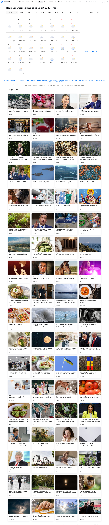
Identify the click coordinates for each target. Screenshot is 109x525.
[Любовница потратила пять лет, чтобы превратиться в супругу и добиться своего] (19, 272)
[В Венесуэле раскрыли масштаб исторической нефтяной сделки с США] (90, 414)
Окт (84, 12)
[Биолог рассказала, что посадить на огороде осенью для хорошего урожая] (90, 462)
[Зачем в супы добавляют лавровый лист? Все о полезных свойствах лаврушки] (43, 248)
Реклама (12, 524)
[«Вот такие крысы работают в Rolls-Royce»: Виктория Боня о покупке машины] (66, 105)
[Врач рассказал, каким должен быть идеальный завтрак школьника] (19, 343)
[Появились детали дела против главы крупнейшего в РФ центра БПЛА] (90, 129)
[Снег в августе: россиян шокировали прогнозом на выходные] (90, 152)
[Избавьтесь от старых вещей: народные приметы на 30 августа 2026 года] (19, 129)
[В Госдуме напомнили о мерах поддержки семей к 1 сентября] (43, 391)
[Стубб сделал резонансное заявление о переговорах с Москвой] (43, 272)
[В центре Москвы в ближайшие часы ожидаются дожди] (19, 486)
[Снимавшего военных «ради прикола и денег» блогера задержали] (66, 224)
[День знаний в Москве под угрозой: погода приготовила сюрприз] (19, 152)
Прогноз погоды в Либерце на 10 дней (82, 80)
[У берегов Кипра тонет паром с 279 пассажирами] (90, 248)
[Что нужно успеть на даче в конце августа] (90, 224)
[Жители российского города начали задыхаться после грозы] (19, 510)
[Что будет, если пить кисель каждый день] (43, 129)
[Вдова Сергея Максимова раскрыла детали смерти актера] (66, 486)
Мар (35, 12)
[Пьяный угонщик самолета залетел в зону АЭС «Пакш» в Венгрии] (43, 176)
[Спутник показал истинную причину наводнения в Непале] (19, 248)
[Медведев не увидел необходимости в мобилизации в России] (90, 105)
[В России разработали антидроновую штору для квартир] (90, 438)
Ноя (91, 12)
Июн (56, 12)
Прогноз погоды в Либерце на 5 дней (37, 80)
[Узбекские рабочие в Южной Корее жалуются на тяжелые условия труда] (19, 367)
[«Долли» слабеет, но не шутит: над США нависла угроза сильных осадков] (43, 319)
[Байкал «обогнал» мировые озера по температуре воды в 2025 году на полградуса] (66, 295)
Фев (28, 12)
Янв (21, 12)
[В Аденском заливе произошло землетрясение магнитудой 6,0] (66, 510)
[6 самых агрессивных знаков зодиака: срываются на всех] (90, 319)
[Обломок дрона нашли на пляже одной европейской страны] (90, 367)
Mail (2, 524)
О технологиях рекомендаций (77, 524)
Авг (70, 12)
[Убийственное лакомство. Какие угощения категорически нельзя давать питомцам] (19, 200)
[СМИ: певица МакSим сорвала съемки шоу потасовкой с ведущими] (90, 272)
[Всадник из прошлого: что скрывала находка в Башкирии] (43, 438)
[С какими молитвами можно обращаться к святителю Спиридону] (90, 200)
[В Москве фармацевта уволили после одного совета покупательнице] (43, 200)
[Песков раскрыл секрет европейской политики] (19, 462)
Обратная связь (88, 524)
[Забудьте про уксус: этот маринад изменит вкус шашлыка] (66, 129)
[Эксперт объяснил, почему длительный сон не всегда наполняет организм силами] (66, 462)
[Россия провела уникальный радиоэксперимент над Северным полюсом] (66, 319)
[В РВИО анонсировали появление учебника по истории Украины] (66, 367)
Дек (98, 12)
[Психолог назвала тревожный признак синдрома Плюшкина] (66, 152)
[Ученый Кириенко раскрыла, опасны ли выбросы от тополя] (43, 486)
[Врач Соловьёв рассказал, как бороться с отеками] (66, 438)
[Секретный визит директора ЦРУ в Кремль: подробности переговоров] (43, 224)
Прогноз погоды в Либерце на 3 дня (14, 80)
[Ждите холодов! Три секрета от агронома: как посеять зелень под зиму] (19, 224)
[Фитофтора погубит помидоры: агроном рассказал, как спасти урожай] (90, 391)
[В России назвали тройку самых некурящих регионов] (19, 391)
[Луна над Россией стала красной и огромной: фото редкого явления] (43, 343)
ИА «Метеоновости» (103, 524)
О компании (7, 524)
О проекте (52, 524)
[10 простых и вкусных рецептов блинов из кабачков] (19, 295)
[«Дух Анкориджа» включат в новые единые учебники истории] (90, 343)
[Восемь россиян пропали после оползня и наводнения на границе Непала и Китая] (43, 152)
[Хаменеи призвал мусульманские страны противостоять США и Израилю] (90, 510)
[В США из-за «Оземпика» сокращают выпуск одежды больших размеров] (66, 200)
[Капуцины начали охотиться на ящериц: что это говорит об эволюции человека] (90, 486)
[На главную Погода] (6, 2)
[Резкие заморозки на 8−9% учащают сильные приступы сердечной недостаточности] (66, 414)
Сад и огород (48, 81)
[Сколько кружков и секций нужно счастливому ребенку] (19, 438)
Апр (42, 12)
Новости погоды (100, 80)
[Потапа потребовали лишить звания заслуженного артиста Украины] (19, 176)
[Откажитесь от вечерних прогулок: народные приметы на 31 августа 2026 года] (66, 272)
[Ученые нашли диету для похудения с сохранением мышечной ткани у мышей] (19, 319)
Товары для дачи (59, 81)
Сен (77, 12)
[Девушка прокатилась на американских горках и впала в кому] (43, 462)
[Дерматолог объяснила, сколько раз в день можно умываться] (66, 391)
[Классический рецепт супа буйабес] (90, 295)
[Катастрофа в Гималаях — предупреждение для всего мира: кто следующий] (19, 105)
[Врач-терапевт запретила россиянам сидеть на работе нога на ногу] (43, 295)
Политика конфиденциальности (63, 524)
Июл (63, 12)
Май (49, 12)
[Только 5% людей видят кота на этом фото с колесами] (90, 176)
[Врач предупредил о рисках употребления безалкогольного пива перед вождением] (43, 510)
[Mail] (2, 2)
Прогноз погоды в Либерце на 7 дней (59, 80)
